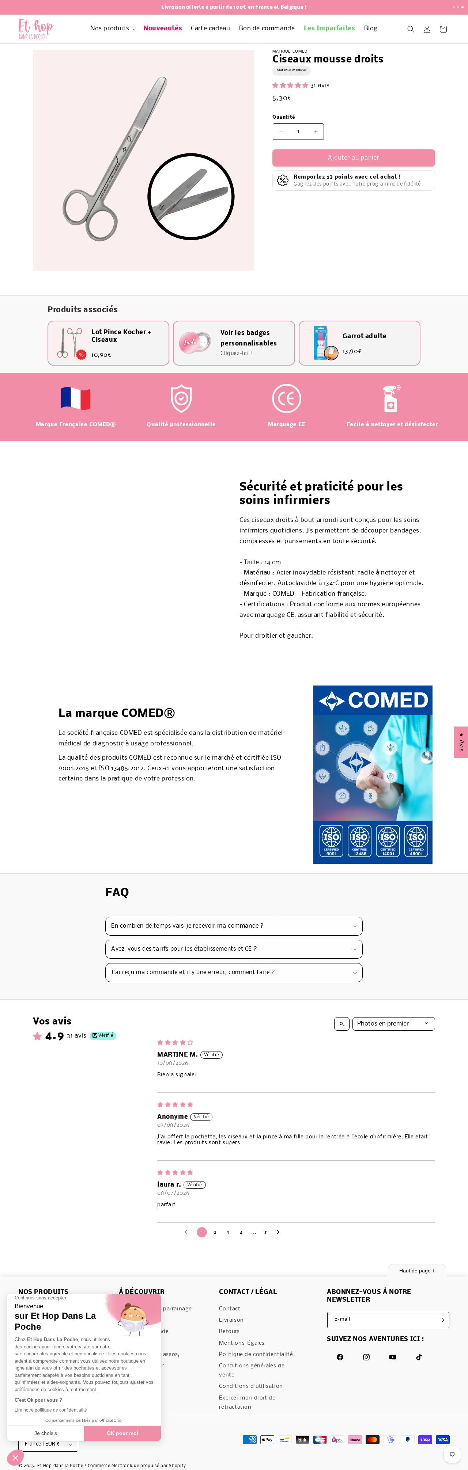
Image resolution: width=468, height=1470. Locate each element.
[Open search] (342, 1024)
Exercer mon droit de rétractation (247, 1402)
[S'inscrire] (441, 1320)
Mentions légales (242, 1343)
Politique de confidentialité (256, 1355)
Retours (229, 1332)
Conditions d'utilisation (251, 1387)
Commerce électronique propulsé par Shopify (137, 1466)
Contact (229, 1309)
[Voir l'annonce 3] (462, 7)
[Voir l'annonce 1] (454, 7)
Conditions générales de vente (251, 1370)
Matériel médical (291, 71)
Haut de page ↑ (417, 1271)
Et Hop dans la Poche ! (61, 1466)
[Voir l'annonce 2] (458, 7)
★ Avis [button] (461, 742)
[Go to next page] (280, 1232)
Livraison (231, 1320)
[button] (112, 29)
